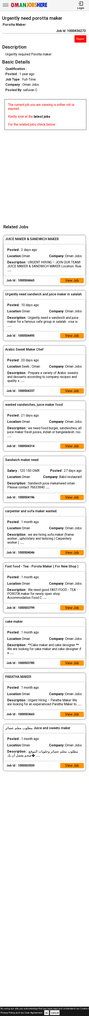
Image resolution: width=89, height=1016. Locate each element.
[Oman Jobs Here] (29, 7)
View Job (72, 280)
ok (46, 1012)
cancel (55, 1012)
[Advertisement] (44, 174)
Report (80, 38)
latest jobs (42, 117)
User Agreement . (34, 1013)
